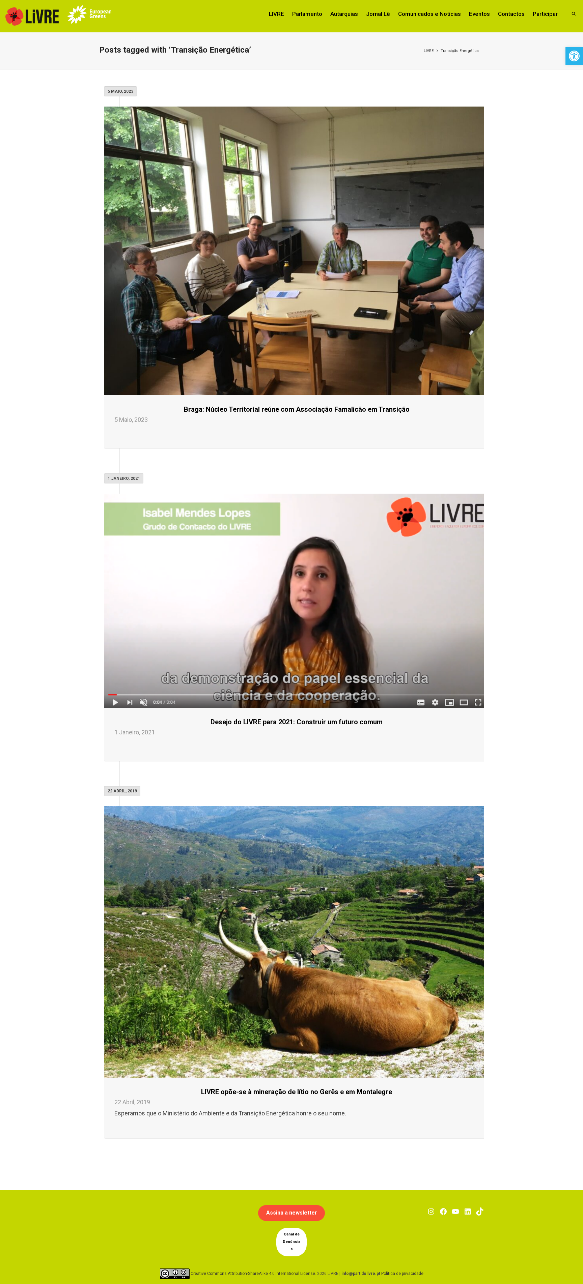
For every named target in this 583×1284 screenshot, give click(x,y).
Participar (545, 13)
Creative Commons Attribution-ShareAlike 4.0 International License (253, 1273)
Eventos (479, 13)
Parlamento (307, 13)
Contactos (511, 13)
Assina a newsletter (291, 1212)
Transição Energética (460, 51)
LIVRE (276, 13)
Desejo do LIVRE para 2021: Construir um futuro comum (297, 722)
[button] (574, 56)
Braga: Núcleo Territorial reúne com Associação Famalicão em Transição (297, 409)
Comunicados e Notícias (429, 13)
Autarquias (344, 13)
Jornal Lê (378, 13)
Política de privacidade (402, 1273)
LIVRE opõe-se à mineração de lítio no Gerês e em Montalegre (296, 1092)
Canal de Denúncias (291, 1241)
